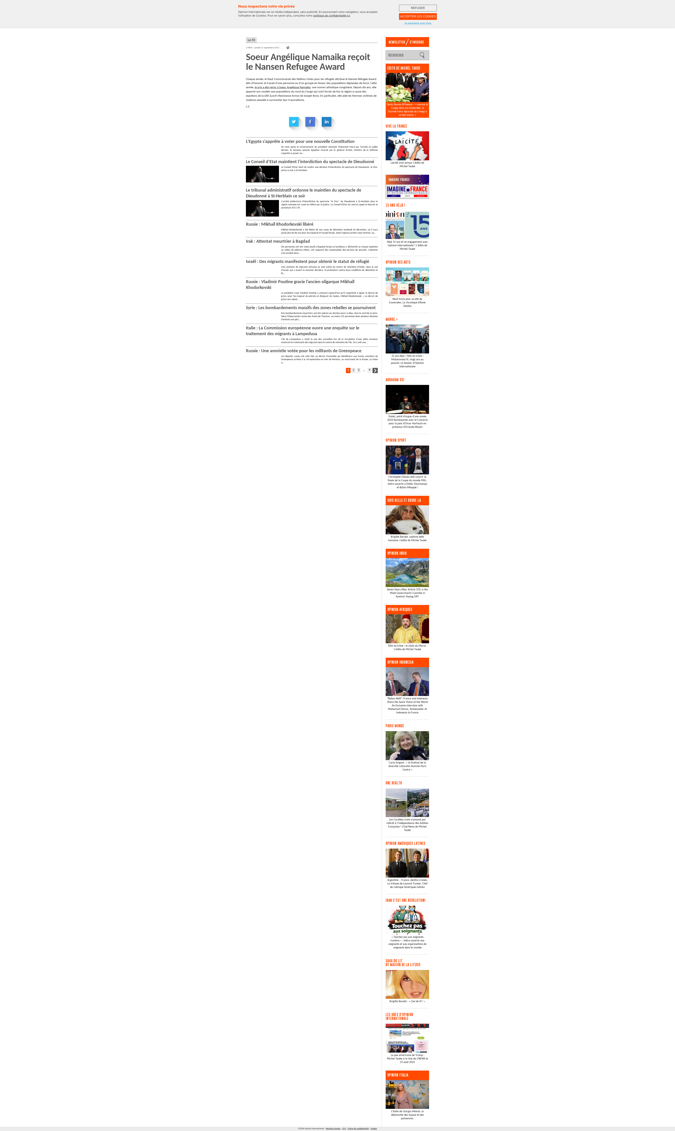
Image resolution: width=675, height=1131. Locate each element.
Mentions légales (333, 1129)
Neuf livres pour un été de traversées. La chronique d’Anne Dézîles (407, 303)
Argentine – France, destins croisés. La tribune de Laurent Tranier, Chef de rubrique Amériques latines (407, 884)
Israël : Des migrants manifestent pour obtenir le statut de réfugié (307, 261)
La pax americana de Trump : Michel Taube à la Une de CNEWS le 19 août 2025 (407, 1059)
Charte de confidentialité (358, 1129)
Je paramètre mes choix (417, 23)
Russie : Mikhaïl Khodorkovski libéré (279, 224)
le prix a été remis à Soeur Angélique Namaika (282, 87)
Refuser (418, 8)
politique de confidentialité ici (331, 15)
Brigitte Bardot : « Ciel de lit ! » (407, 1001)
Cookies (374, 1129)
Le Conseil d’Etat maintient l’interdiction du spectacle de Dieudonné (310, 162)
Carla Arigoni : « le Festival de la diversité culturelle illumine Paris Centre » (407, 766)
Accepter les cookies (418, 16)
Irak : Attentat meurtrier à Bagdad (278, 241)
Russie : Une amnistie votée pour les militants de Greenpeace (303, 351)
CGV (344, 1129)
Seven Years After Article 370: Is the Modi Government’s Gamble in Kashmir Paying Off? (407, 593)
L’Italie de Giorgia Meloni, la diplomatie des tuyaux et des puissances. (407, 1115)
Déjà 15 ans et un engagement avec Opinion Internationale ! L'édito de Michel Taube (407, 245)
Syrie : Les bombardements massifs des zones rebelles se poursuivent (311, 308)
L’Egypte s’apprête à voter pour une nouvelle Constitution (300, 141)
